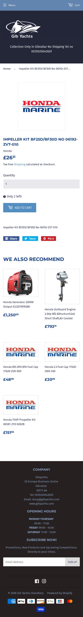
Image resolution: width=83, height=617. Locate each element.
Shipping (19, 164)
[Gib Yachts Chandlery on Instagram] (44, 582)
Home (7, 68)
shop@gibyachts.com (45, 499)
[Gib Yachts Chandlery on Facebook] (37, 582)
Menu (12, 5)
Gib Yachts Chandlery (30, 593)
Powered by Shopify (59, 593)
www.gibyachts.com (41, 503)
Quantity (9, 175)
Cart (77, 5)
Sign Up (72, 562)
